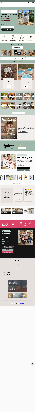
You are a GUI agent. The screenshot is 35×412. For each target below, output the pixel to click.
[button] (29, 5)
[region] (23, 194)
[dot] (13, 61)
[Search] (33, 5)
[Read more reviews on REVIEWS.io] (7, 197)
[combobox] (20, 5)
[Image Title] (9, 72)
